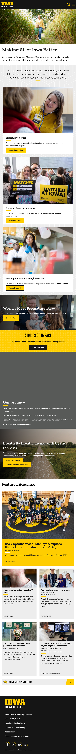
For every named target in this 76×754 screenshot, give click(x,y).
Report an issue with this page (17, 736)
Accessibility (10, 732)
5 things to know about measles (17, 590)
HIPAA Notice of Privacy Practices (18, 714)
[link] (7, 4)
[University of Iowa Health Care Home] (15, 703)
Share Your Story (38, 347)
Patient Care (10, 561)
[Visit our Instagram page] (25, 744)
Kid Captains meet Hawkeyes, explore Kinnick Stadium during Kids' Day (33, 545)
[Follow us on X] (13, 744)
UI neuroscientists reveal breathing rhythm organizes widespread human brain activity (56, 645)
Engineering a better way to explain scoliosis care (56, 591)
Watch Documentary (13, 460)
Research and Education (50, 673)
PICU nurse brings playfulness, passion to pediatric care (17, 644)
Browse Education (15, 220)
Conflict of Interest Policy (15, 727)
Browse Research (15, 288)
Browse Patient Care (16, 150)
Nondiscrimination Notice (15, 723)
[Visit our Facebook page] (7, 744)
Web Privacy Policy (12, 719)
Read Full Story (11, 318)
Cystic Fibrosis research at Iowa (17, 465)
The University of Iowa (15, 750)
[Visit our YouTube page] (19, 744)
